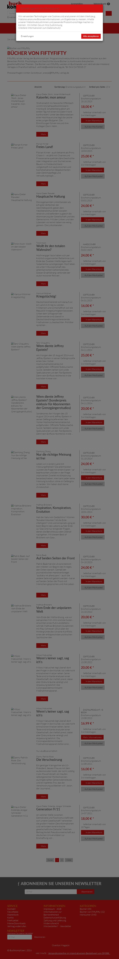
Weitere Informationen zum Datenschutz (39, 27)
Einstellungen (27, 36)
